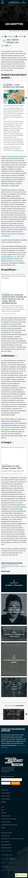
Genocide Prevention (6, 821)
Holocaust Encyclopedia (6, 832)
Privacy (3, 862)
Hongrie (21, 121)
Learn (2, 806)
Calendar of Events (5, 796)
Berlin (18, 196)
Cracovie (3, 257)
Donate (3, 802)
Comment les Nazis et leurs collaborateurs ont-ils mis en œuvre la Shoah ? (13, 566)
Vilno (22, 257)
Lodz (23, 254)
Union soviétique (6, 179)
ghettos (8, 39)
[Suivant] (26, 98)
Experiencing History (6, 844)
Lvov (14, 257)
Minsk (17, 259)
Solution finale (15, 39)
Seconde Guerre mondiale (16, 156)
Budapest (9, 498)
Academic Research (5, 815)
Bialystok (9, 257)
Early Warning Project (6, 847)
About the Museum (6, 851)
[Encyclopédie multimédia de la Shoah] (14, 2)
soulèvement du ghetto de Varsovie (13, 425)
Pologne (20, 177)
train (13, 227)
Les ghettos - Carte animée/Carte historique (13, 86)
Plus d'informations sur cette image (18, 31)
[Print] (24, 37)
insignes (10, 320)
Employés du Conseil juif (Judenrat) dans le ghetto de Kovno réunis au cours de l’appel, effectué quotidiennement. (14, 299)
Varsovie (5, 248)
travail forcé (11, 234)
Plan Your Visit (4, 790)
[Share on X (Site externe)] (14, 37)
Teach (2, 809)
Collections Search (5, 835)
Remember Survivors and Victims (8, 818)
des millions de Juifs (19, 150)
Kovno (3, 259)
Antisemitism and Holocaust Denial (9, 824)
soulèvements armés (7, 423)
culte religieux (7, 396)
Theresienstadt (19, 133)
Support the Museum (6, 799)
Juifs (8, 57)
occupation (5, 482)
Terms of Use (4, 858)
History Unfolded (5, 841)
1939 (17, 186)
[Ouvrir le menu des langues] (6, 46)
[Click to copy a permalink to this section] (11, 78)
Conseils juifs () (14, 328)
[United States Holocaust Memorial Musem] (14, 762)
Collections (3, 812)
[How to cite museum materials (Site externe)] (6, 37)
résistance (4, 365)
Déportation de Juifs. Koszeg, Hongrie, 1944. (12, 467)
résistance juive (10, 42)
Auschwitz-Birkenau (20, 507)
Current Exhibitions (5, 793)
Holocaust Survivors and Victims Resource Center (12, 838)
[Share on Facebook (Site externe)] (16, 37)
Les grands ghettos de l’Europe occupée (13, 105)
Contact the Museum (7, 855)
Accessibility (4, 866)
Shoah (16, 42)
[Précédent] (2, 98)
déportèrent (20, 225)
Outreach (3, 827)
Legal (2, 870)
